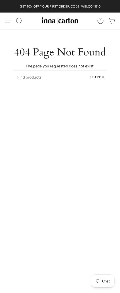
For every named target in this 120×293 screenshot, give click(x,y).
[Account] (100, 21)
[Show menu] (7, 21)
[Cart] (112, 21)
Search (97, 77)
